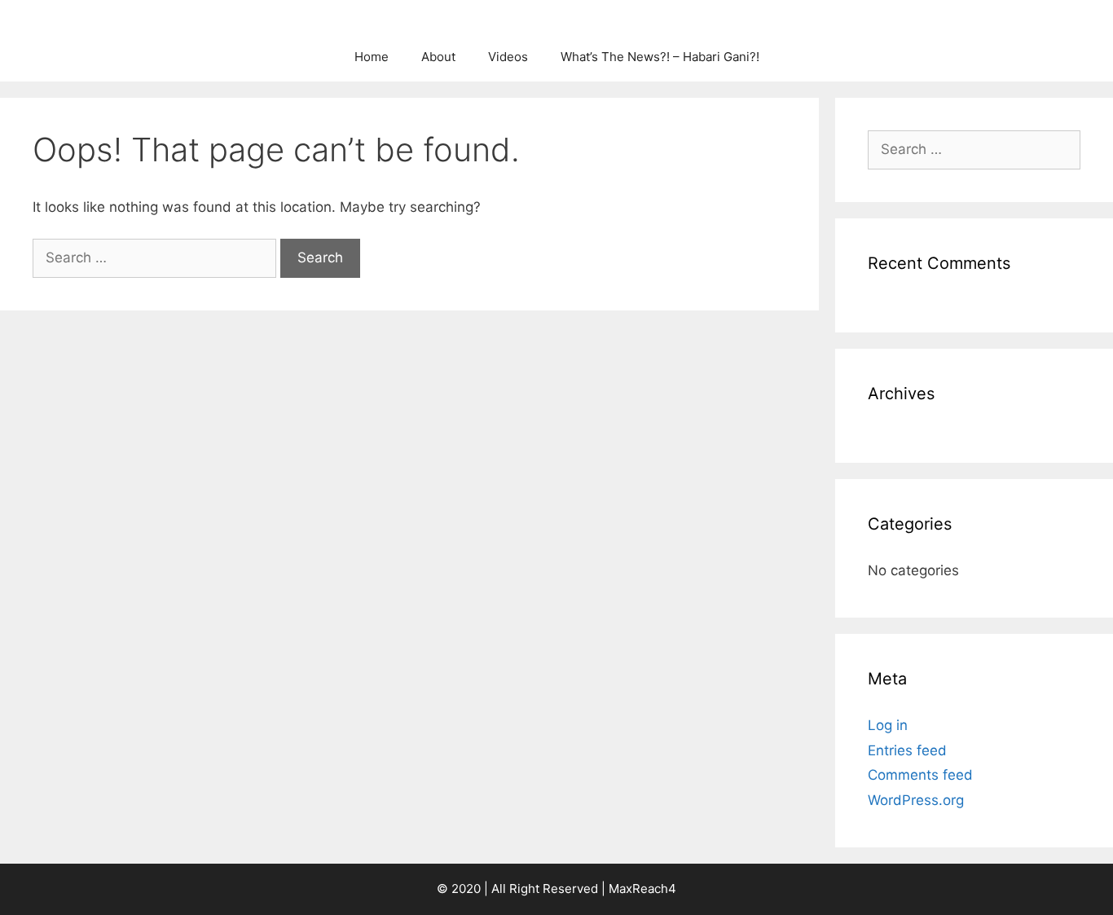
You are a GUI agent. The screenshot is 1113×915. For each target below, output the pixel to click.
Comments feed (920, 775)
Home (371, 56)
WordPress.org (916, 800)
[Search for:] (156, 257)
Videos (508, 56)
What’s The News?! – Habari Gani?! (660, 56)
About (438, 56)
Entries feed (907, 750)
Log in (888, 725)
